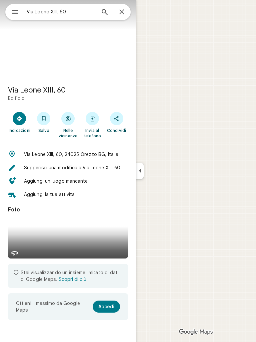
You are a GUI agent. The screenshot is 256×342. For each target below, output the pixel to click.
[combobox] (61, 12)
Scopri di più (72, 279)
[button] (68, 154)
